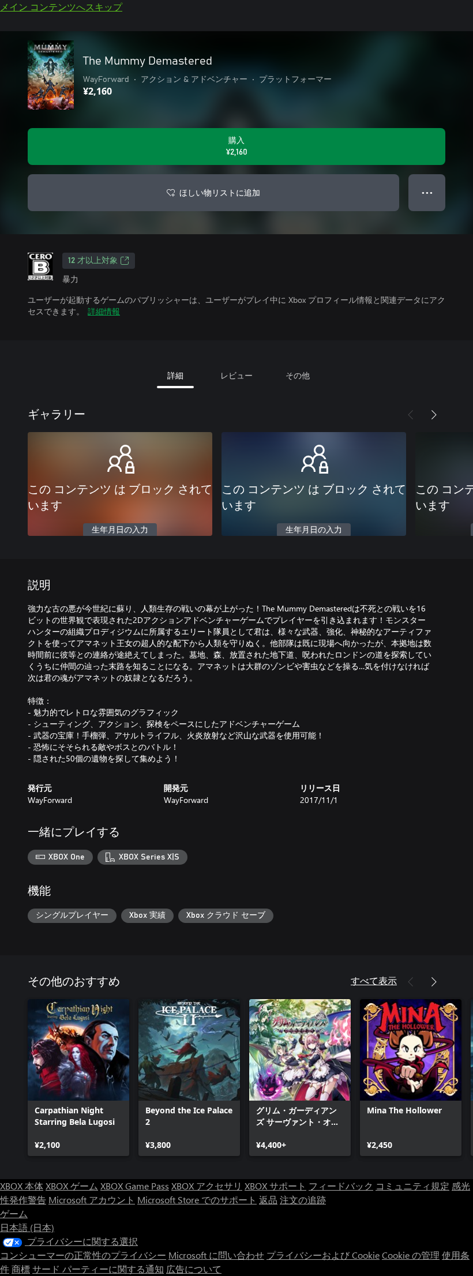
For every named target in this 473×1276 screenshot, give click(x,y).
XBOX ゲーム (72, 1186)
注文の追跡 (303, 1200)
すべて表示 (374, 980)
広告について (194, 1269)
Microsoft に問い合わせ (216, 1255)
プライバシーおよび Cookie (323, 1255)
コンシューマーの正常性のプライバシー (83, 1255)
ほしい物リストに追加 (219, 192)
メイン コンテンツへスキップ (61, 7)
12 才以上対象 (93, 261)
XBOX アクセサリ (206, 1186)
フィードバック (341, 1186)
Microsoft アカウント (91, 1200)
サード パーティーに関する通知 (98, 1269)
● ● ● (427, 192)
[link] (78, 1077)
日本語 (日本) (27, 1227)
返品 (268, 1200)
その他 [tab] (298, 375)
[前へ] (410, 415)
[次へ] (433, 415)
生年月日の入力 (120, 530)
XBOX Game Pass (134, 1186)
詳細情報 (104, 311)
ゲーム (14, 1213)
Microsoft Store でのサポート (197, 1200)
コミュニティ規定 (412, 1186)
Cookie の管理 (411, 1255)
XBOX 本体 (21, 1186)
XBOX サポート (275, 1186)
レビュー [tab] (236, 375)
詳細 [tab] (175, 375)
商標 (21, 1269)
